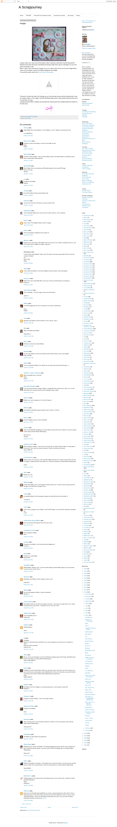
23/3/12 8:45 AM (28, 263)
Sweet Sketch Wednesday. (46, 72)
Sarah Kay (86, 456)
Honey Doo (87, 359)
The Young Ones (89, 687)
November (88, 596)
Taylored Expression (89, 508)
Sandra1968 (27, 166)
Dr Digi (85, 309)
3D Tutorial (70, 15)
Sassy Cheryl (87, 458)
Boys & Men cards (88, 252)
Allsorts (86, 217)
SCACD (86, 462)
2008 (85, 740)
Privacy (78, 15)
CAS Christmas (86, 204)
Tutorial (86, 529)
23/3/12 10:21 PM (28, 608)
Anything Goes (89, 631)
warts (85, 539)
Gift (84, 336)
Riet (25, 328)
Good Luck (87, 341)
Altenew (86, 221)
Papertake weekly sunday (90, 712)
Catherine (26, 200)
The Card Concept (87, 153)
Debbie (26, 303)
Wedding (86, 541)
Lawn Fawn (87, 383)
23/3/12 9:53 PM (28, 596)
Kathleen (26, 625)
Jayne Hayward (28, 290)
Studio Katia (87, 498)
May (86, 610)
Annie (85, 223)
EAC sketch (88, 634)
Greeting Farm (88, 343)
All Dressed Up (88, 215)
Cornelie (26, 190)
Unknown (26, 576)
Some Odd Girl (88, 477)
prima (85, 444)
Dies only (86, 305)
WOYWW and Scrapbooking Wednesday (89, 698)
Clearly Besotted (88, 283)
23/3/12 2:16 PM (28, 412)
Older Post (75, 807)
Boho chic (87, 645)
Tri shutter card (88, 527)
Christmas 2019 (88, 270)
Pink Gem (86, 434)
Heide (25, 654)
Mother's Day (87, 409)
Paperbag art (88, 707)
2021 (85, 571)
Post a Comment (26, 804)
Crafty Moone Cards (29, 530)
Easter (85, 315)
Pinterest (87, 715)
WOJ (85, 552)
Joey (25, 318)
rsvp (85, 454)
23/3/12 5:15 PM (28, 502)
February (88, 728)
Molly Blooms (87, 407)
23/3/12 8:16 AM (28, 225)
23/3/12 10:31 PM (28, 619)
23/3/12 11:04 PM (28, 649)
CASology (84, 116)
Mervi (25, 472)
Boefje (85, 246)
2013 (85, 589)
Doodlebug (87, 307)
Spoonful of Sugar (88, 481)
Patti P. (26, 761)
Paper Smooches (88, 426)
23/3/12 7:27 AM (28, 185)
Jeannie (26, 427)
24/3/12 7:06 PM (28, 714)
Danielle (26, 351)
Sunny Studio (87, 502)
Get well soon (87, 335)
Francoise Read (88, 330)
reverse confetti (88, 452)
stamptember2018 (89, 494)
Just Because (88, 617)
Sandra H (26, 397)
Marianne (86, 397)
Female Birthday (88, 328)
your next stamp (88, 562)
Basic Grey (87, 236)
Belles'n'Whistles (88, 240)
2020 (85, 573)
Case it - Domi (89, 718)
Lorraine (26, 542)
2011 (85, 733)
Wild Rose (86, 548)
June (86, 608)
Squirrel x (26, 240)
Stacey (26, 363)
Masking (87, 648)
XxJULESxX (27, 734)
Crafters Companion (89, 289)
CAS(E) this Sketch (87, 152)
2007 (85, 742)
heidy (25, 553)
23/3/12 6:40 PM (28, 536)
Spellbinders (87, 479)
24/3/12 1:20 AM (28, 662)
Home (21, 15)
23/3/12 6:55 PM (28, 560)
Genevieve (27, 719)
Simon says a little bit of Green (90, 676)
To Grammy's (88, 639)
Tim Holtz (86, 525)
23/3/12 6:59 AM (28, 149)
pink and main (87, 432)
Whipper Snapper (88, 545)
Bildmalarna (87, 242)
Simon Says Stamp (89, 466)
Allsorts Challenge (87, 180)
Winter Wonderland (87, 103)
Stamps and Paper (29, 706)
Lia (25, 179)
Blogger (66, 822)
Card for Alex (88, 720)
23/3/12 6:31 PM (28, 525)
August (87, 603)
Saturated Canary (88, 460)
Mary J (26, 341)
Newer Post (23, 807)
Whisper (26, 407)
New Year (86, 415)
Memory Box (87, 399)
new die (87, 722)
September (88, 601)
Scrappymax (27, 210)
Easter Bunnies (89, 641)
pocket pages (87, 436)
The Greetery (87, 517)
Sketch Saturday (86, 177)
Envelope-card (87, 319)
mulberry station (28, 444)
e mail (44, 798)
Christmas (86, 261)
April (86, 612)
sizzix (85, 473)
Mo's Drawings (88, 405)
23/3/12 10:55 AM (28, 346)
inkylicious (86, 369)
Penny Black (27, 118)
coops (25, 494)
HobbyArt (86, 355)
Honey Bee (87, 357)
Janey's (86, 371)
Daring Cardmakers (87, 165)
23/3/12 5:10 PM (28, 488)
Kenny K (86, 377)
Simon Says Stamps (89, 470)
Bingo (86, 652)
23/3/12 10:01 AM (28, 323)
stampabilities (87, 483)
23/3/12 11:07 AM (28, 381)
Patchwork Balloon (90, 694)
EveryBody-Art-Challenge (89, 111)
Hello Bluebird (87, 349)
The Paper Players (87, 192)
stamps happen (88, 492)
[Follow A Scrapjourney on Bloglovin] (88, 30)
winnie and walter (88, 550)
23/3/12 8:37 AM (28, 246)
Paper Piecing (89, 692)
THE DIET (28, 15)
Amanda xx (27, 696)
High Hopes (87, 353)
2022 (85, 568)
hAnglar (86, 347)
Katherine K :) (28, 776)
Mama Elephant (88, 395)
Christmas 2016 (88, 264)
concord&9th (87, 287)
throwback (86, 521)
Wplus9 (86, 558)
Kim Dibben (27, 565)
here (89, 62)
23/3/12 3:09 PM (28, 452)
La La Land (87, 379)
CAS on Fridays (86, 168)
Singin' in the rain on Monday (89, 658)
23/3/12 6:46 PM (28, 548)
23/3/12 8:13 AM (28, 215)
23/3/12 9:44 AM (28, 298)
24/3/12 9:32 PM (28, 729)
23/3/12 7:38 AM (28, 195)
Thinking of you (88, 519)
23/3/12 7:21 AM (28, 173)
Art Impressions (88, 227)
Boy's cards (87, 250)
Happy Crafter (28, 613)
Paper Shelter (87, 424)
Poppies (87, 666)
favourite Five (87, 323)
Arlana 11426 (27, 154)
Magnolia (86, 393)
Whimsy (86, 543)
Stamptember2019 (89, 496)
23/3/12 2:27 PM (28, 422)
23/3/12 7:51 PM (28, 571)
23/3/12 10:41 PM (28, 632)
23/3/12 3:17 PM (28, 477)
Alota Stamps (87, 219)
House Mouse (87, 361)
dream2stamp (87, 311)
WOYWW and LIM (90, 650)
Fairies (85, 321)
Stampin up (87, 490)
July (86, 606)
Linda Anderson (28, 457)
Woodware (86, 554)
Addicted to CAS (86, 184)
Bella (85, 238)
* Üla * (25, 507)
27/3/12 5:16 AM (28, 755)
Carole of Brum (28, 601)
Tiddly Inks (86, 523)
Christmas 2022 (88, 276)
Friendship (88, 655)
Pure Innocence (88, 446)
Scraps (87, 725)
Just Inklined (87, 373)
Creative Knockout (87, 160)
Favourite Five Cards (59, 15)
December (88, 594)
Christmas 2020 (88, 272)
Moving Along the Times (88, 150)
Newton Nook (87, 417)
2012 (85, 592)
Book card (86, 248)
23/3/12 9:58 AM (28, 313)
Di (24, 638)
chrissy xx (27, 278)
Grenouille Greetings (30, 386)
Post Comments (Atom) (33, 810)
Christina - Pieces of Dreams (32, 373)
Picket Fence (87, 430)
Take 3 (87, 625)
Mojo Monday (85, 105)
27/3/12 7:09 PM (28, 770)
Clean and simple (88, 280)
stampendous (87, 488)
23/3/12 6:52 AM (28, 135)
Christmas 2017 (88, 266)
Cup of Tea (88, 685)
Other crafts (87, 419)
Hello (86, 668)
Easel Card (87, 313)
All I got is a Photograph (89, 620)
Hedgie (87, 643)
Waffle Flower (87, 535)
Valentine (86, 531)
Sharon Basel (28, 744)
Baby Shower (87, 234)
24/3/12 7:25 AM (28, 691)
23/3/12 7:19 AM (28, 160)
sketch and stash (89, 709)
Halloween (86, 345)
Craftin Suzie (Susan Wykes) (32, 520)
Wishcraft (26, 482)
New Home (87, 413)
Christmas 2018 (88, 268)
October (87, 599)
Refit (85, 450)
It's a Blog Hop (89, 670)
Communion (87, 285)
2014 (85, 587)
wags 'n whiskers (88, 537)
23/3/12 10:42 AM (28, 336)
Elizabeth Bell (87, 317)
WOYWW (87, 673)
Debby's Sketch (88, 300)
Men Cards (87, 401)
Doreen (26, 230)
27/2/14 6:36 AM (28, 800)
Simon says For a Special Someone (90, 703)
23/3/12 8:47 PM (28, 584)
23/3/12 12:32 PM (28, 392)
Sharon (26, 417)
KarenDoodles (87, 375)
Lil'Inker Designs (88, 387)
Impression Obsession (90, 363)
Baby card (86, 231)
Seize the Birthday (87, 158)
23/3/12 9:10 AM (28, 273)
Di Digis (86, 302)
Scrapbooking (87, 464)
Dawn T (26, 220)
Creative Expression (89, 293)
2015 (85, 585)
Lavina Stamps (88, 381)
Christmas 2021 (88, 274)
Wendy (26, 590)
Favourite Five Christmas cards (88, 326)
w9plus (85, 533)
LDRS (85, 385)
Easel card (88, 679)
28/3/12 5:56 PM (28, 785)
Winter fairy (88, 690)
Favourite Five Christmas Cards (42, 15)
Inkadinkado (87, 366)
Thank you (86, 515)
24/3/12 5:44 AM (28, 679)
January (87, 730)
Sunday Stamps (86, 190)
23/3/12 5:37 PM (28, 515)
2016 (85, 582)
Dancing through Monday (89, 682)
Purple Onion (87, 448)
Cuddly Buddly (87, 298)
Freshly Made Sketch (88, 127)
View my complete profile (89, 48)
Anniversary (87, 225)
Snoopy (86, 475)
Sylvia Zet (86, 504)
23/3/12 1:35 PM (28, 402)
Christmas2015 (88, 278)
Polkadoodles (87, 438)
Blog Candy (87, 244)
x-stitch (85, 560)
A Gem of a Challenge (88, 182)
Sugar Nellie (87, 500)
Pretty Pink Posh (88, 442)
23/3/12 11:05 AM (28, 367)
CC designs (87, 259)
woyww (85, 556)
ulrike (25, 268)
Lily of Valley (87, 389)
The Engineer (88, 661)
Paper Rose (87, 422)
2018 (85, 578)
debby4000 (87, 44)
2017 (85, 580)
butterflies (86, 255)
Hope (86, 623)
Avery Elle (86, 229)
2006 (85, 745)
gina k (85, 339)
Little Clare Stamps (89, 391)
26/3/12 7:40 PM (28, 739)
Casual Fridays (88, 257)
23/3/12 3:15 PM (28, 467)
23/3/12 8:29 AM (28, 235)
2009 (85, 738)
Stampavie (86, 486)
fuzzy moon (87, 332)
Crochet (86, 296)
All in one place (86, 52)
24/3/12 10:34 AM (28, 701)
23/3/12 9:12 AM (28, 284)
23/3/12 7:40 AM (28, 205)
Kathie (25, 668)
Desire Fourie (28, 141)
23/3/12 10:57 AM (28, 357)
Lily (86, 636)
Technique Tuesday (89, 511)
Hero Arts (86, 351)
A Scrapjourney (30, 7)
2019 (85, 575)
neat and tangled (88, 411)
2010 (85, 735)
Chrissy (26, 127)
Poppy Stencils (88, 440)
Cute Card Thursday (87, 148)
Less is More (85, 179)
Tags (85, 506)
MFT (85, 403)
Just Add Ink (85, 167)
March (87, 615)
